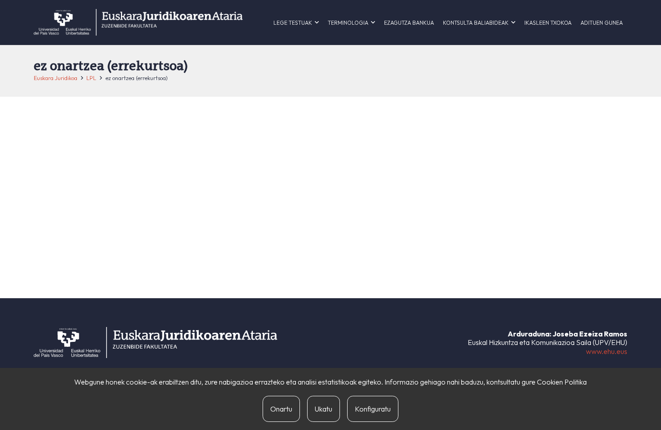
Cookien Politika (562, 381)
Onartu (281, 408)
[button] (317, 22)
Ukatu (323, 408)
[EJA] (138, 22)
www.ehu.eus (606, 351)
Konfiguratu (373, 408)
